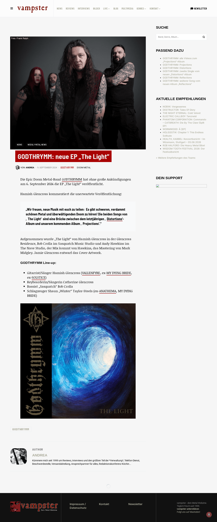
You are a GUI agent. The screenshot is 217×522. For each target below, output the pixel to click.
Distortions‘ (115, 219)
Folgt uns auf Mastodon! (188, 512)
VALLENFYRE (91, 272)
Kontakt (104, 504)
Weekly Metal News (37, 144)
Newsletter (135, 504)
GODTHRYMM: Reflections (177, 77)
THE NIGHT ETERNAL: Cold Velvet (182, 113)
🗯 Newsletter (198, 8)
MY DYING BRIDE (118, 272)
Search (204, 37)
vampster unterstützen (188, 509)
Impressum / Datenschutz (78, 505)
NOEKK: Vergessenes (174, 106)
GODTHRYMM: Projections (177, 64)
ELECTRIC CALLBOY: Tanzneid (180, 116)
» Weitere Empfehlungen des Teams (175, 157)
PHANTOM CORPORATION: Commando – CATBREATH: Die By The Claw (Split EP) (184, 122)
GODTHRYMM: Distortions (177, 68)
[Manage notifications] (209, 514)
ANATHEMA (107, 291)
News (19, 144)
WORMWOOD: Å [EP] (174, 129)
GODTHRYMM (67, 167)
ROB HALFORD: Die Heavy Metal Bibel (184, 145)
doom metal (84, 167)
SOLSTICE (38, 277)
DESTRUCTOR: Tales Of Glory (179, 109)
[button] (11, 8)
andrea (39, 455)
